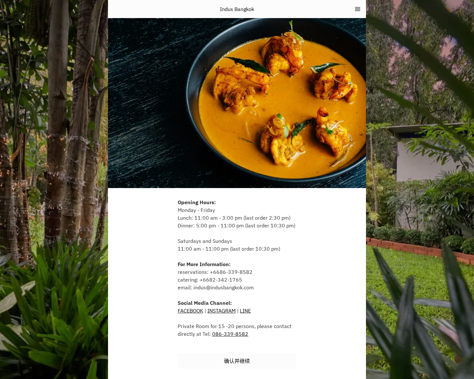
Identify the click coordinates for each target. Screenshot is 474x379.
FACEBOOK (190, 310)
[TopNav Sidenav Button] (357, 9)
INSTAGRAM (221, 310)
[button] (237, 361)
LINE (245, 310)
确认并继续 (237, 361)
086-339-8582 (230, 334)
